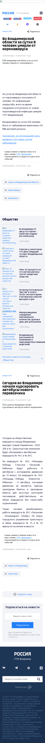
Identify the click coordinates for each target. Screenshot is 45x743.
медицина (13, 198)
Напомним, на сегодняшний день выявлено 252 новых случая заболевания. (21, 139)
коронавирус (14, 190)
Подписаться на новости (22, 607)
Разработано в (21, 687)
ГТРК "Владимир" (24, 154)
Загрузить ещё (25, 594)
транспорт (13, 573)
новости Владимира (17, 565)
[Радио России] (28, 19)
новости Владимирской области (23, 182)
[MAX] (28, 23)
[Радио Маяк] (38, 20)
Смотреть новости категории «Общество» (16, 358)
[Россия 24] (17, 19)
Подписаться (22, 625)
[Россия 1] (7, 19)
